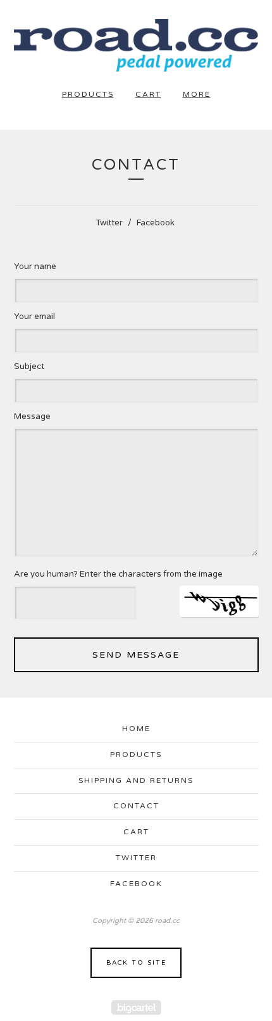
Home (136, 728)
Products (88, 94)
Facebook (156, 223)
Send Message (136, 654)
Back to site (136, 963)
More (197, 94)
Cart (148, 94)
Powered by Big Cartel (136, 1007)
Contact (136, 805)
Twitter (109, 223)
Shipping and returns (136, 780)
